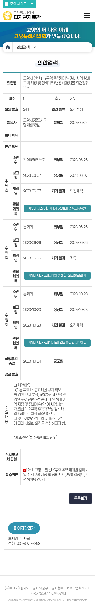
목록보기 (80, 498)
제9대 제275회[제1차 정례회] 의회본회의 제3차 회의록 (57, 276)
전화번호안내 (57, 594)
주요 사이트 (18, 4)
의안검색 (23, 47)
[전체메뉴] (87, 15)
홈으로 (8, 47)
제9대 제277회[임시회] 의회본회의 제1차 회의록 (57, 344)
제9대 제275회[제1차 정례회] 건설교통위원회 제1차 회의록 (57, 209)
